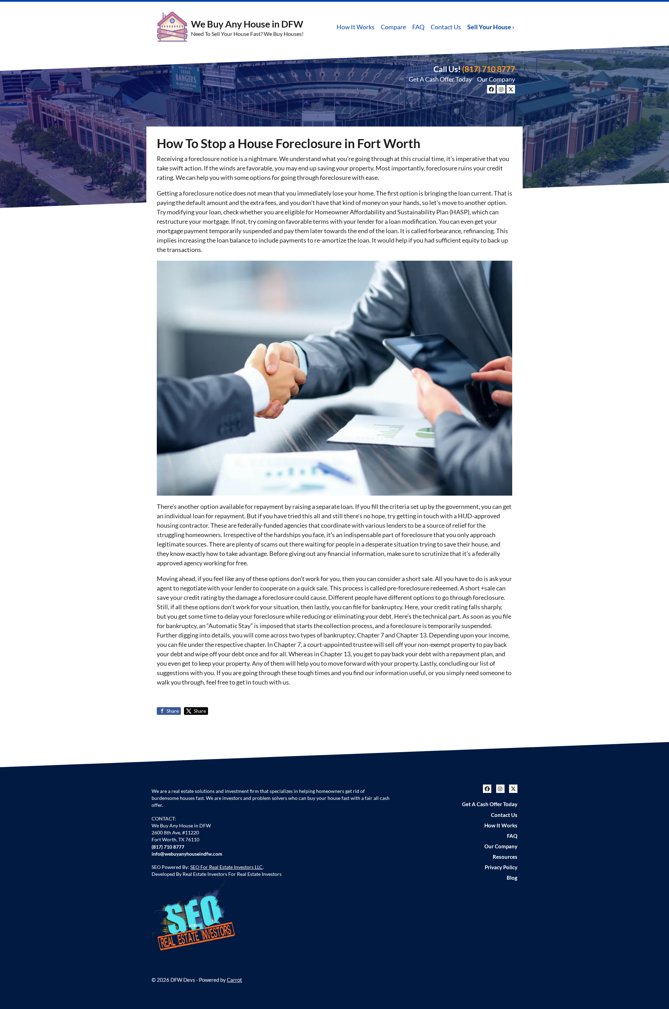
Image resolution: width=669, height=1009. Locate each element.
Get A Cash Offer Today (440, 79)
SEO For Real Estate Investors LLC (226, 867)
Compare (393, 27)
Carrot (234, 980)
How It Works (356, 27)
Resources (505, 857)
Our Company (496, 79)
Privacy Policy (501, 867)
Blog (512, 877)
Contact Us (446, 27)
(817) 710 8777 (488, 69)
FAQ (418, 27)
